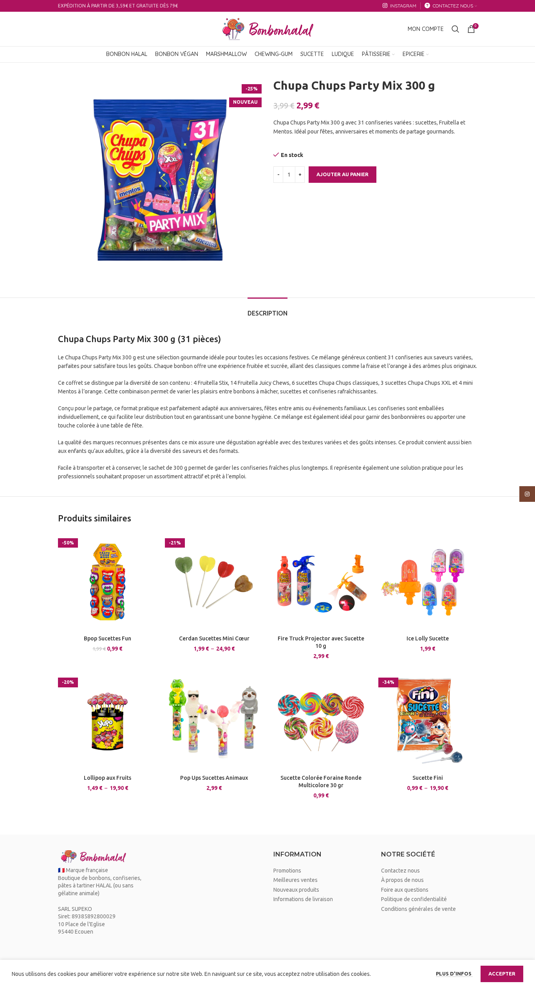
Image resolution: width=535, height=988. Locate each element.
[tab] (267, 309)
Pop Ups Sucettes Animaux (214, 778)
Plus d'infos (454, 973)
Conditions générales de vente (418, 909)
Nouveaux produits (296, 890)
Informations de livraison (303, 899)
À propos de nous (402, 880)
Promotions (287, 870)
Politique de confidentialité (414, 899)
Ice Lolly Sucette (428, 638)
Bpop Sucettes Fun (107, 638)
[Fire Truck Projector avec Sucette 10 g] (321, 581)
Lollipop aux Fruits (107, 778)
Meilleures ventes (295, 880)
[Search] (455, 29)
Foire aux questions (404, 890)
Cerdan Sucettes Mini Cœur (214, 638)
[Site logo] (267, 28)
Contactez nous (400, 870)
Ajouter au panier (342, 174)
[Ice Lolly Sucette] (427, 581)
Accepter (501, 973)
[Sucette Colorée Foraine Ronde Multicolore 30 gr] (321, 721)
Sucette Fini (427, 778)
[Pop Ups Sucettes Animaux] (214, 721)
